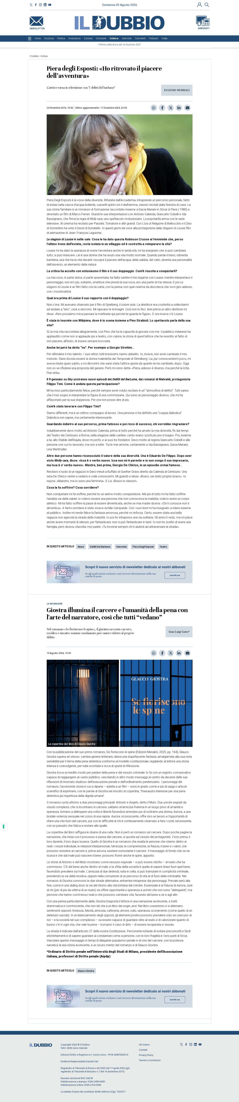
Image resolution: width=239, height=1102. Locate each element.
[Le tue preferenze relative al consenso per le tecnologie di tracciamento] (3, 826)
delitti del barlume (100, 546)
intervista (121, 546)
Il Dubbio (34, 56)
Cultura (44, 56)
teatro (163, 546)
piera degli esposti (143, 546)
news (81, 546)
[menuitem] (37, 38)
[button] (200, 4)
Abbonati (203, 28)
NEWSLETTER (37, 27)
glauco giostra (86, 970)
